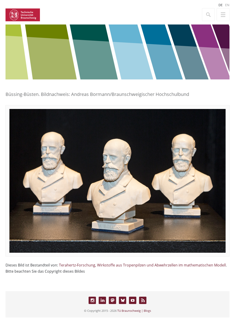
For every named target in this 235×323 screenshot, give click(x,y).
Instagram (92, 300)
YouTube (132, 300)
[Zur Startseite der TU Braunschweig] (23, 14)
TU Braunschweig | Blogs (134, 311)
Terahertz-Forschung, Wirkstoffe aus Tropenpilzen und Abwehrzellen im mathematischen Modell (142, 265)
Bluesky (122, 300)
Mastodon (112, 300)
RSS (142, 300)
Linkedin (102, 300)
